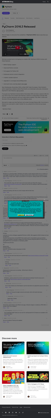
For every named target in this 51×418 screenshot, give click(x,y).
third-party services (16, 211)
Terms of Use (32, 210)
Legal (21, 407)
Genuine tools (27, 407)
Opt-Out (34, 212)
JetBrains (13, 415)
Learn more (28, 206)
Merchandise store (44, 413)
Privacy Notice (23, 210)
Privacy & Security (6, 407)
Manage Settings (29, 215)
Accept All (21, 215)
